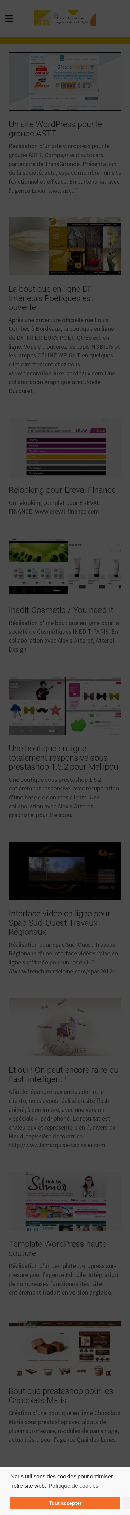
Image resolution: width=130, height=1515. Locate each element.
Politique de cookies (73, 1486)
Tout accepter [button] (65, 1503)
